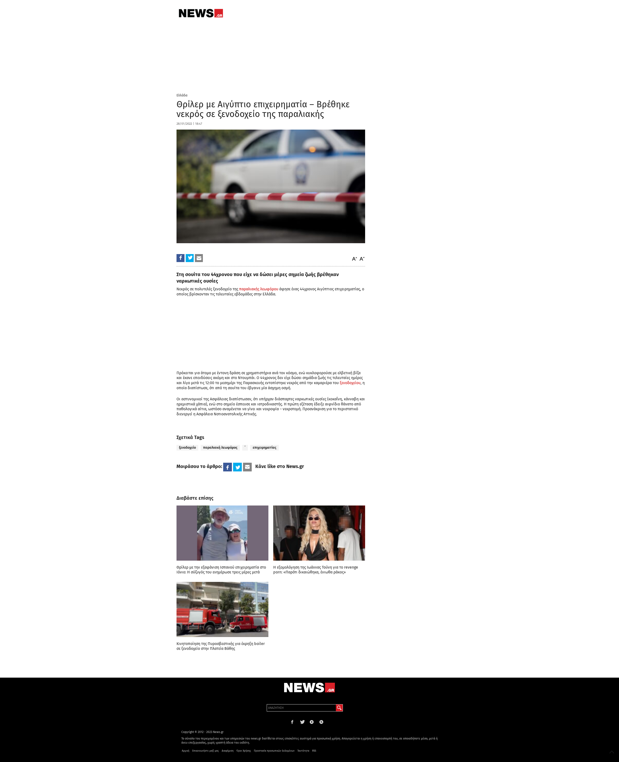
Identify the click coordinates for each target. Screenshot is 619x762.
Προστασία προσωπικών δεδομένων (274, 750)
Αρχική (185, 750)
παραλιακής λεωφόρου (258, 289)
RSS (314, 750)
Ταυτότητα (303, 750)
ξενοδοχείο (187, 448)
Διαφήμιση (228, 750)
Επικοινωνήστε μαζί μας (205, 750)
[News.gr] (201, 13)
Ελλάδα (182, 95)
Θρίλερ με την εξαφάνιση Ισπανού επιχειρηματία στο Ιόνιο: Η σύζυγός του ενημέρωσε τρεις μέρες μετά (221, 569)
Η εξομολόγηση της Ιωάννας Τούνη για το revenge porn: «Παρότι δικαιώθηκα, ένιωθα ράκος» (315, 569)
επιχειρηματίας (264, 448)
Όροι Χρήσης (243, 750)
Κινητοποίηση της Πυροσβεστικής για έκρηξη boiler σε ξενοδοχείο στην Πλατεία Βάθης (221, 646)
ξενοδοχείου (350, 383)
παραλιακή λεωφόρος (220, 448)
